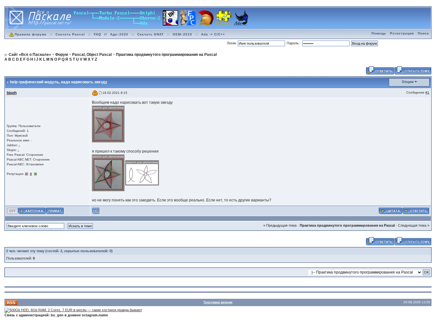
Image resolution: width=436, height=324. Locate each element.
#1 (427, 92)
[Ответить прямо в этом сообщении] (415, 210)
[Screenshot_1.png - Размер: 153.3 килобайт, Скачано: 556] (108, 172)
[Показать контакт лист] (32, 210)
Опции (408, 82)
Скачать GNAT (150, 34)
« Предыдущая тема (280, 225)
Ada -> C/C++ (213, 34)
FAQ (97, 34)
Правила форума (31, 34)
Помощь (379, 33)
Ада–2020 (119, 34)
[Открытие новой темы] (413, 70)
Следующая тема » (413, 225)
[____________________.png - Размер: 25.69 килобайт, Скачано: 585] (142, 172)
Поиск (423, 33)
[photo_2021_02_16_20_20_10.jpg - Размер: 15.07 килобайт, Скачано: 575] (108, 123)
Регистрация (402, 33)
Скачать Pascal (70, 34)
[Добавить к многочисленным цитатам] (390, 210)
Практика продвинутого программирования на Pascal (347, 225)
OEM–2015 (182, 34)
